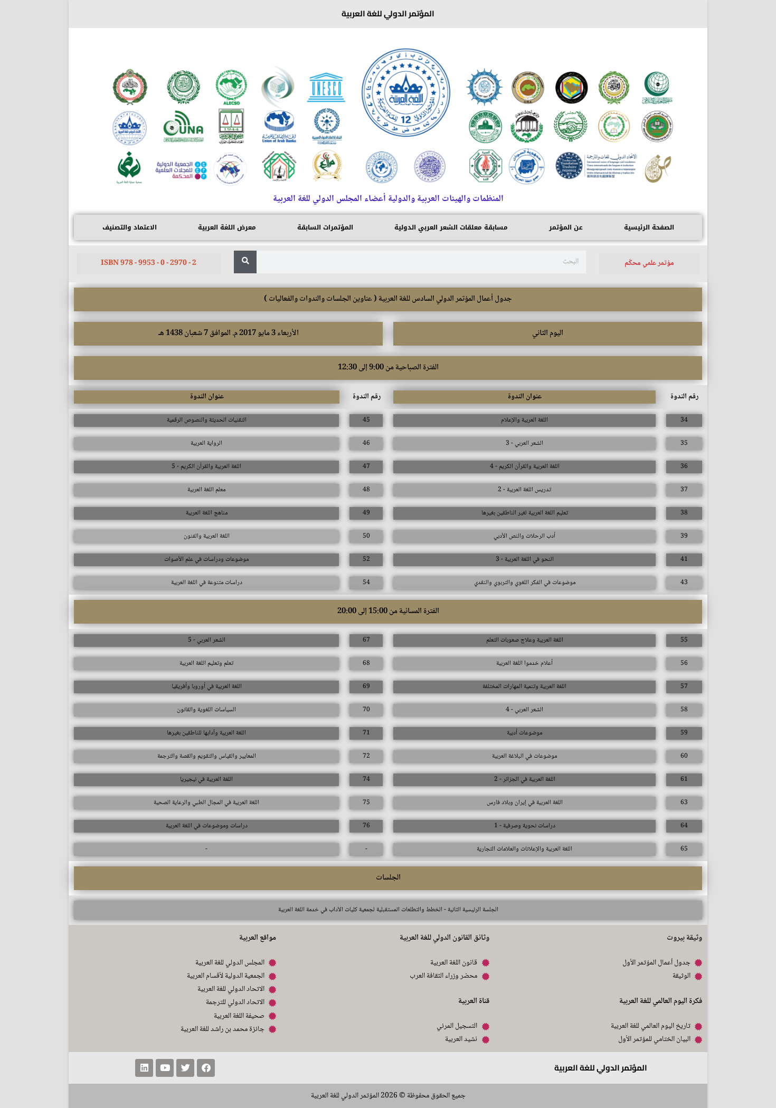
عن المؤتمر (566, 227)
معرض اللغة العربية (227, 227)
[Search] (245, 262)
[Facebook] (206, 1068)
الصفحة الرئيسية (649, 227)
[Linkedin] (144, 1068)
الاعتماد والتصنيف (129, 227)
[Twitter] (185, 1068)
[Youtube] (165, 1068)
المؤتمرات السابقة (325, 227)
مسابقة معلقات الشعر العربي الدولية (451, 227)
